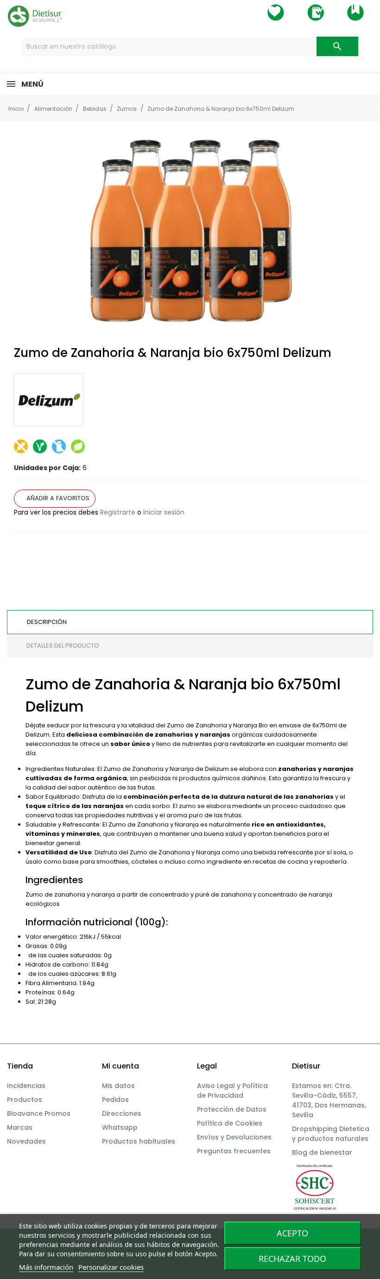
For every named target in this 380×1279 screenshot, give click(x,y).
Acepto (292, 1233)
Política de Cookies (229, 1123)
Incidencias (26, 1085)
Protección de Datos (231, 1109)
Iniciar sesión (163, 512)
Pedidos (115, 1099)
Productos (24, 1099)
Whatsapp (120, 1127)
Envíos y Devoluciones (234, 1137)
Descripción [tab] (47, 621)
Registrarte (117, 512)
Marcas (19, 1127)
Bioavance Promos (38, 1113)
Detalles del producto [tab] (62, 645)
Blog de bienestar (322, 1152)
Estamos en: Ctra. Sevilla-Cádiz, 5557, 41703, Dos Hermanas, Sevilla (329, 1100)
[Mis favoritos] (275, 12)
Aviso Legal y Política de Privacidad (232, 1090)
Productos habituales (138, 1141)
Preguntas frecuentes (234, 1151)
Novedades (26, 1141)
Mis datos (118, 1085)
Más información (46, 1267)
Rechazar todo (292, 1258)
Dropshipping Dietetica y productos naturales (330, 1133)
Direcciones (121, 1113)
